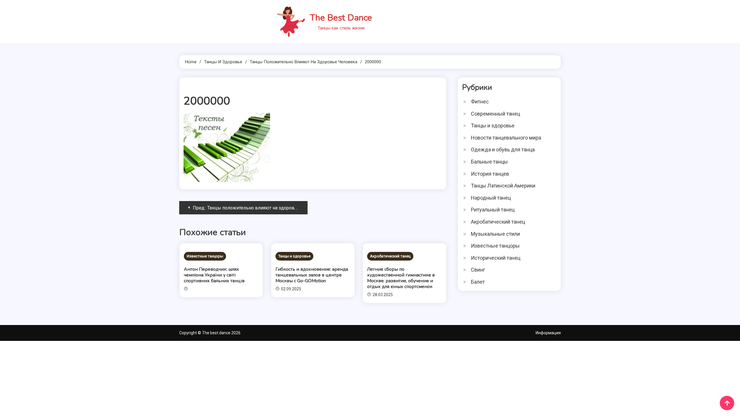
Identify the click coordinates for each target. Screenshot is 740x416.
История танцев (490, 174)
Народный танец (491, 198)
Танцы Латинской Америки (503, 186)
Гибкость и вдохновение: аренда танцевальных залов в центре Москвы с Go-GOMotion (311, 275)
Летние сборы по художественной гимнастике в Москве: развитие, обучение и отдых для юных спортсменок (401, 277)
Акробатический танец (390, 256)
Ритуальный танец (493, 210)
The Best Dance (341, 18)
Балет (478, 282)
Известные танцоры (205, 256)
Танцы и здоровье (294, 256)
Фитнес (480, 102)
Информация (548, 332)
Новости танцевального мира (506, 138)
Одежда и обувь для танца (503, 149)
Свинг (478, 270)
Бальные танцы (489, 162)
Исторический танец (495, 258)
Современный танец (495, 114)
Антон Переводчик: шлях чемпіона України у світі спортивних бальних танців (214, 275)
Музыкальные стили (495, 234)
